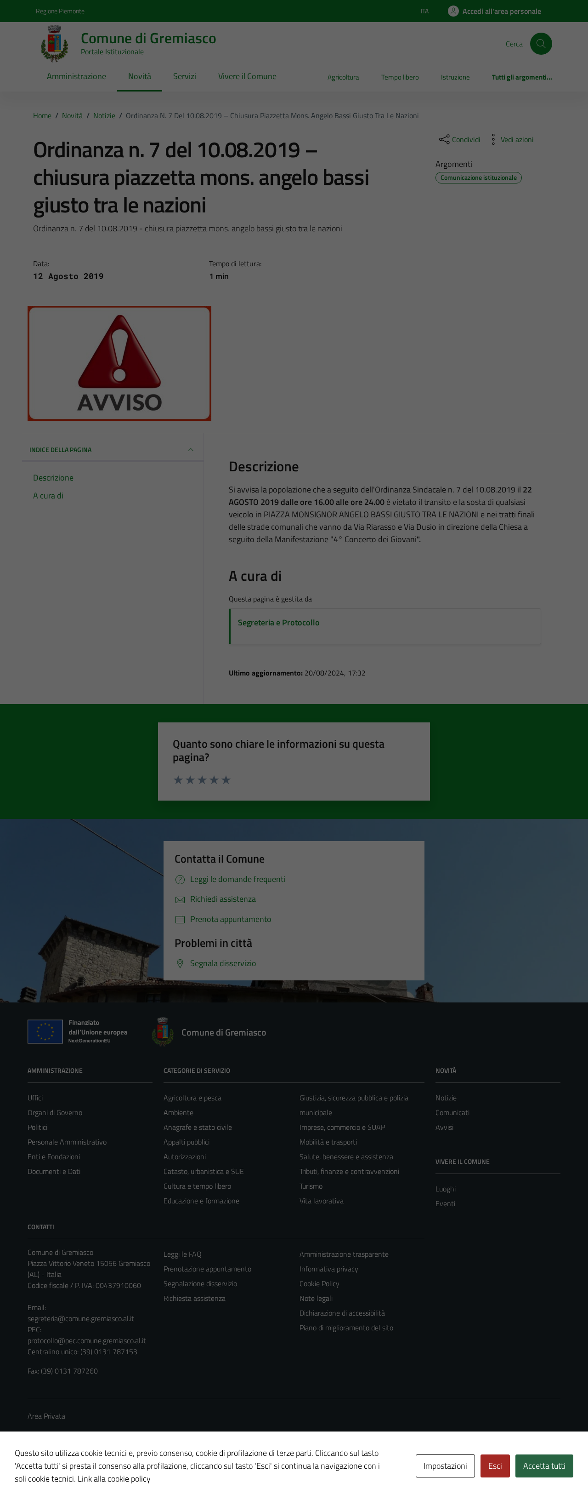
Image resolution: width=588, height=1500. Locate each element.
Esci (495, 1466)
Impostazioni (445, 1466)
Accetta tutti (544, 1466)
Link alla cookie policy (114, 1478)
